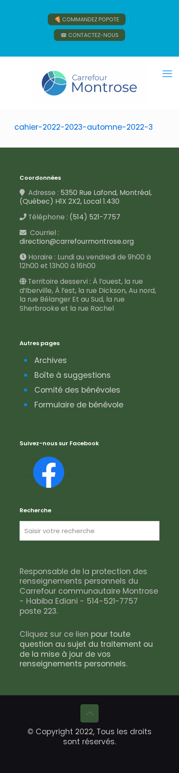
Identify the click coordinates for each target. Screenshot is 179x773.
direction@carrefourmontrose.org (77, 241)
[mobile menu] (167, 74)
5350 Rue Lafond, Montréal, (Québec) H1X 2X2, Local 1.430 (86, 197)
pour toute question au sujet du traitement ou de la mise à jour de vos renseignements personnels (86, 649)
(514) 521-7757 (95, 217)
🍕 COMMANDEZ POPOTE (86, 19)
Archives (50, 360)
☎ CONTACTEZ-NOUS (89, 35)
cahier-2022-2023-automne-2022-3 (83, 127)
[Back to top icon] (89, 713)
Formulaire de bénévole (78, 405)
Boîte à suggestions (72, 375)
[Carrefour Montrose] (89, 82)
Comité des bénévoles (77, 390)
